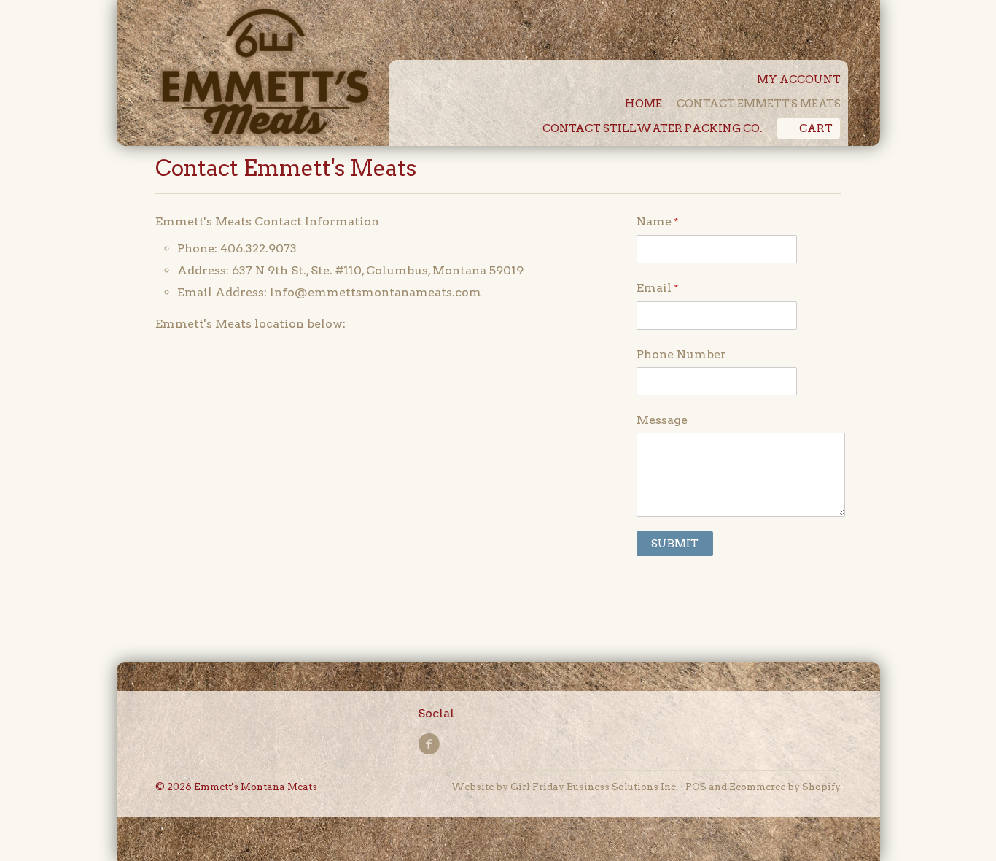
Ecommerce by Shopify (785, 786)
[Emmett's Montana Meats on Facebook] (431, 744)
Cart (816, 128)
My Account (799, 79)
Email (657, 288)
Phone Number (681, 354)
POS (696, 786)
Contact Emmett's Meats (759, 103)
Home (643, 103)
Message (662, 420)
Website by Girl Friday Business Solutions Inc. (564, 786)
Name (657, 221)
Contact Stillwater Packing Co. (652, 128)
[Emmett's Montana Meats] (264, 75)
